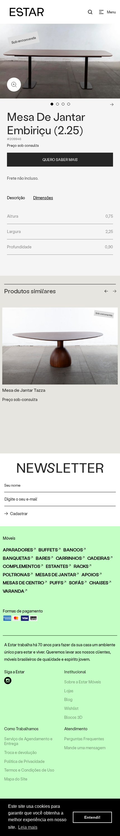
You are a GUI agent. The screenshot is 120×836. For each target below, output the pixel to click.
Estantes (57, 566)
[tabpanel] (60, 61)
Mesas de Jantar (55, 574)
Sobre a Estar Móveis (82, 682)
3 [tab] (63, 104)
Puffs (56, 582)
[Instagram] (7, 680)
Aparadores (18, 549)
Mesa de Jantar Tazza (23, 390)
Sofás (76, 582)
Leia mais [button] (27, 827)
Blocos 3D (73, 717)
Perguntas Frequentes (84, 739)
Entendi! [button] (92, 817)
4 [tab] (68, 104)
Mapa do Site (15, 779)
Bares (43, 558)
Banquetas (16, 558)
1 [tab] (52, 104)
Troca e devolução (20, 752)
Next (111, 104)
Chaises (98, 582)
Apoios (90, 574)
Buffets (48, 549)
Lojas (68, 691)
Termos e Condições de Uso (29, 770)
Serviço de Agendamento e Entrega (28, 741)
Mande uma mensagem (84, 748)
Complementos (21, 566)
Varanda (13, 591)
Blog (68, 699)
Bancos (73, 549)
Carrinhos (69, 558)
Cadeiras (98, 558)
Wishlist (71, 708)
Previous (8, 104)
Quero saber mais (60, 159)
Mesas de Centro (23, 582)
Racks (81, 566)
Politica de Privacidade (24, 761)
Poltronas (16, 574)
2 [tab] (57, 104)
